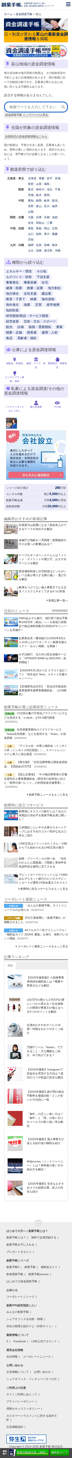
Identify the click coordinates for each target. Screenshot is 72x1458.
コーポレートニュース (20, 1296)
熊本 (55, 245)
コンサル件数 (14, 494)
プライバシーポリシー (20, 1401)
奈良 (31, 222)
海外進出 (12, 304)
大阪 (31, 217)
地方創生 (54, 288)
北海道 (32, 178)
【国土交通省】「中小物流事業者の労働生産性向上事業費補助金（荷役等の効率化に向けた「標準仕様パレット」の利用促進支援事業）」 (35, 778)
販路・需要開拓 (40, 327)
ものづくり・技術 (19, 277)
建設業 (46, 293)
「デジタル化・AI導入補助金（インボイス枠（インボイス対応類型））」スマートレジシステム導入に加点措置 (35, 750)
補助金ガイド (59, 1452)
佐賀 (39, 245)
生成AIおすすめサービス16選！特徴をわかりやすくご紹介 (45, 1028)
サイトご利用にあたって (21, 1394)
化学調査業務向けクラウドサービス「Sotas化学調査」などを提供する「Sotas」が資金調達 (35, 733)
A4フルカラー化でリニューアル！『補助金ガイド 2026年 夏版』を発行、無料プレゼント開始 (36, 934)
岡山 (47, 228)
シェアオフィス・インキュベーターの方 (31, 1379)
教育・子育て (15, 299)
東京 (31, 189)
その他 (41, 271)
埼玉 (49, 189)
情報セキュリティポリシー (23, 1408)
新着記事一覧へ (58, 600)
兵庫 (39, 217)
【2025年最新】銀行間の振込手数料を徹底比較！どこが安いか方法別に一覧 (45, 1095)
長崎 (47, 245)
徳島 (39, 233)
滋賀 (55, 217)
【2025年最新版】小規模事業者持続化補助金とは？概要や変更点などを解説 (45, 981)
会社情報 (12, 1356)
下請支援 (43, 277)
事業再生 (12, 282)
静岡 (39, 200)
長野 (31, 206)
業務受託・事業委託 (57, 365)
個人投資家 (36, 406)
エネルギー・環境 (19, 271)
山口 (31, 233)
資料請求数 (13, 506)
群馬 (47, 195)
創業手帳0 (12, 1267)
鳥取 (31, 228)
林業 (33, 299)
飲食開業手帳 (14, 1274)
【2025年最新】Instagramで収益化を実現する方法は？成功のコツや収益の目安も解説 (45, 1073)
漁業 (27, 304)
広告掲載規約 (14, 1426)
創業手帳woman (38, 1274)
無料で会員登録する (43, 1237)
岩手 (49, 178)
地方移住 (12, 293)
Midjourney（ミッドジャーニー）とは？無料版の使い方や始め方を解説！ (45, 1165)
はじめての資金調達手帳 (21, 1281)
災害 (38, 304)
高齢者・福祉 (27, 338)
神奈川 (40, 189)
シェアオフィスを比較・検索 (24, 1319)
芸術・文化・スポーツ (40, 321)
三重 (49, 222)
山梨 (31, 211)
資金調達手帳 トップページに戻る (26, 114)
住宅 (45, 282)
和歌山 (40, 222)
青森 (41, 178)
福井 (55, 206)
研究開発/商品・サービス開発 (27, 315)
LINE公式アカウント (44, 1341)
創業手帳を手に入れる (20, 1244)
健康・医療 (14, 288)
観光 (9, 327)
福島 (47, 183)
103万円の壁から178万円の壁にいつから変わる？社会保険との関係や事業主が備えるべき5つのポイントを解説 (45, 1005)
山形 (39, 183)
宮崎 (39, 250)
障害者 (32, 332)
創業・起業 (35, 288)
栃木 (39, 195)
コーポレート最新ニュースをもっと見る (43, 946)
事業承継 (30, 282)
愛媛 (55, 233)
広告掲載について (17, 1371)
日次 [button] (10, 965)
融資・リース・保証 (36, 365)
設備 (20, 327)
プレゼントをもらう (19, 1251)
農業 (59, 327)
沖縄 (57, 250)
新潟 (55, 200)
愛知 (31, 200)
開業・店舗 (14, 332)
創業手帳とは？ (16, 1237)
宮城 (57, 178)
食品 (9, 338)
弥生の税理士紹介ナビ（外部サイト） (30, 1326)
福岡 (31, 245)
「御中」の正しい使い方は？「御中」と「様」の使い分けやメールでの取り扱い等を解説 (45, 1119)
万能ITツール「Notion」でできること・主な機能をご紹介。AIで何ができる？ (45, 1051)
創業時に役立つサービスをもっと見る (44, 888)
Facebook (19, 1341)
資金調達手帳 (24, 14)
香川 (47, 233)
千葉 (57, 189)
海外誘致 (48, 299)
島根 (39, 228)
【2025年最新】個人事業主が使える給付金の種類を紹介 (45, 1141)
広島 (55, 228)
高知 (31, 239)
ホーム (8, 14)
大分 (31, 250)
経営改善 (12, 321)
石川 (47, 206)
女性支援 (30, 293)
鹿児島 (48, 250)
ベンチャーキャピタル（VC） (14, 408)
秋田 (31, 183)
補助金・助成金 (14, 363)
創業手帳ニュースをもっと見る (48, 794)
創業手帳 (30, 1267)
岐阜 (47, 200)
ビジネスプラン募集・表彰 (14, 379)
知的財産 (12, 310)
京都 (47, 217)
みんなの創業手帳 (17, 1311)
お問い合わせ (42, 1371)
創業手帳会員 (14, 500)
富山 (39, 206)
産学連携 (53, 304)
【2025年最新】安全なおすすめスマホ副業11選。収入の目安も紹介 (45, 1187)
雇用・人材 (50, 332)
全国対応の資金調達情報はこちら (26, 136)
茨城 (31, 195)
